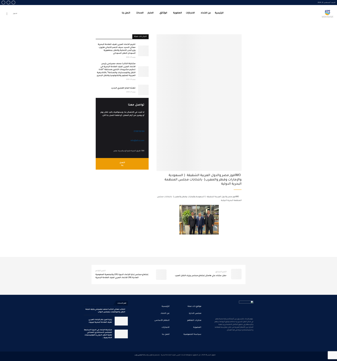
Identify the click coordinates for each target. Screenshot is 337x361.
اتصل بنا (126, 13)
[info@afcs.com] (143, 137)
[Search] (4, 14)
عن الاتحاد (206, 13)
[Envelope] (233, 341)
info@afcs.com (137, 140)
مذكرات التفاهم (194, 320)
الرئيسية (219, 13)
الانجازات (190, 13)
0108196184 (139, 131)
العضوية (177, 13)
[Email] (8, 2)
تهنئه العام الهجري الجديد (123, 88)
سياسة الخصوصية (192, 334)
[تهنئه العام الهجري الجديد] (143, 90)
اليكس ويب (138, 355)
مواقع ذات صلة (194, 306)
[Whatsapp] (3, 2)
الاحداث (140, 13)
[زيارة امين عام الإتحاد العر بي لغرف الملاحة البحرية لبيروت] (121, 321)
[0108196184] (143, 127)
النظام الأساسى (162, 320)
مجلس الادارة (195, 313)
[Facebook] (13, 2)
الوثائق (163, 13)
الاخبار (151, 13)
